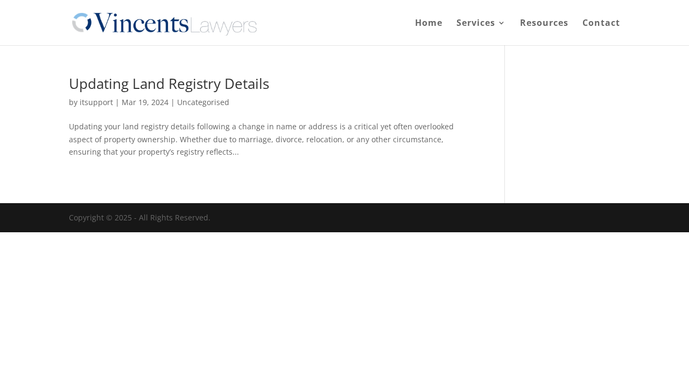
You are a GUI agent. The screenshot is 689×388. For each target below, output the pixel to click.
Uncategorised (203, 102)
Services (475, 24)
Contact (601, 24)
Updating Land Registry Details (169, 83)
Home (428, 24)
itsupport (96, 102)
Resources (544, 24)
